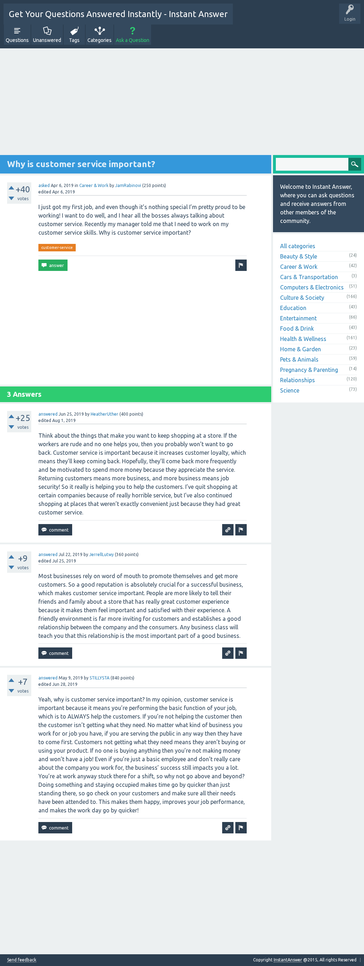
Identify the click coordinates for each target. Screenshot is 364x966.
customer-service (57, 247)
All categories (297, 246)
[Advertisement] (182, 105)
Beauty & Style (298, 256)
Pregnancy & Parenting (309, 370)
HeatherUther (104, 414)
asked (44, 185)
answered (48, 414)
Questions (17, 40)
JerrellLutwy (101, 554)
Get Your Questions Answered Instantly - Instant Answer (118, 14)
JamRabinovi (128, 185)
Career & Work (93, 185)
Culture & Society (302, 297)
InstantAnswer (288, 959)
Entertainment (298, 318)
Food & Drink (297, 328)
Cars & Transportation (309, 277)
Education (293, 308)
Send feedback (21, 960)
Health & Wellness (303, 339)
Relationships (297, 380)
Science (289, 390)
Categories (99, 40)
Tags (74, 40)
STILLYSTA (99, 678)
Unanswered (47, 40)
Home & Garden (300, 349)
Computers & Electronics (312, 287)
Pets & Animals (299, 359)
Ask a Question (132, 40)
